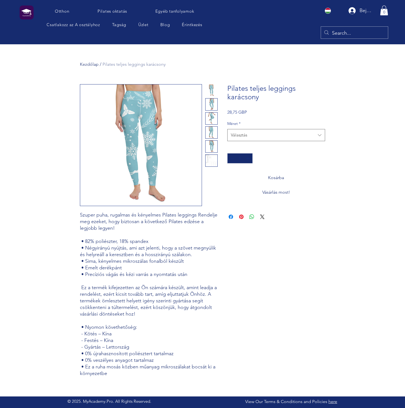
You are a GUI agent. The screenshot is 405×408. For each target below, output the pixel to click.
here (332, 401)
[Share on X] (262, 216)
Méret (234, 123)
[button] (73, 24)
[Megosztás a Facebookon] (231, 216)
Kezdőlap (89, 64)
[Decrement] (231, 158)
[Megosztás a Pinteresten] (241, 216)
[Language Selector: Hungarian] (331, 11)
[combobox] (276, 135)
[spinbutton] (240, 158)
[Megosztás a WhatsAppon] (252, 216)
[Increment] (248, 158)
